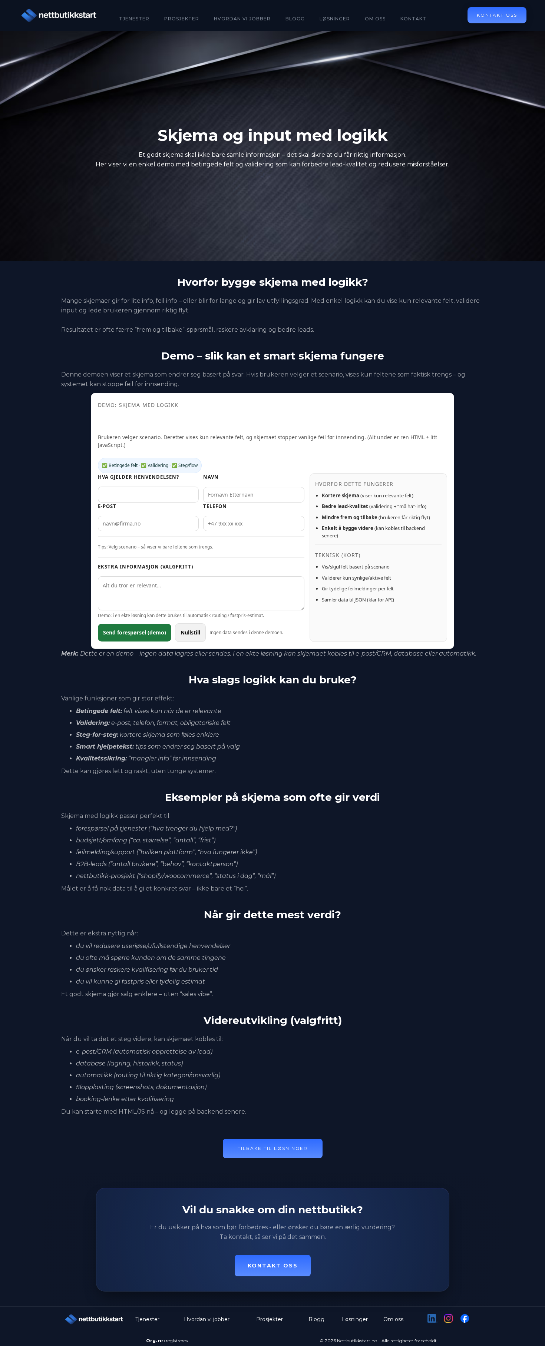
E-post (107, 506)
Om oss (375, 18)
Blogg (295, 18)
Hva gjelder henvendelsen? (138, 477)
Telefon (215, 506)
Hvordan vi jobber (206, 1319)
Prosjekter (181, 18)
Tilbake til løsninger (273, 1148)
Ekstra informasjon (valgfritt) (145, 566)
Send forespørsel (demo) (134, 632)
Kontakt (413, 18)
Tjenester (134, 18)
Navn (211, 477)
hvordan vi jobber (242, 18)
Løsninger (335, 18)
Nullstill (190, 632)
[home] (59, 15)
